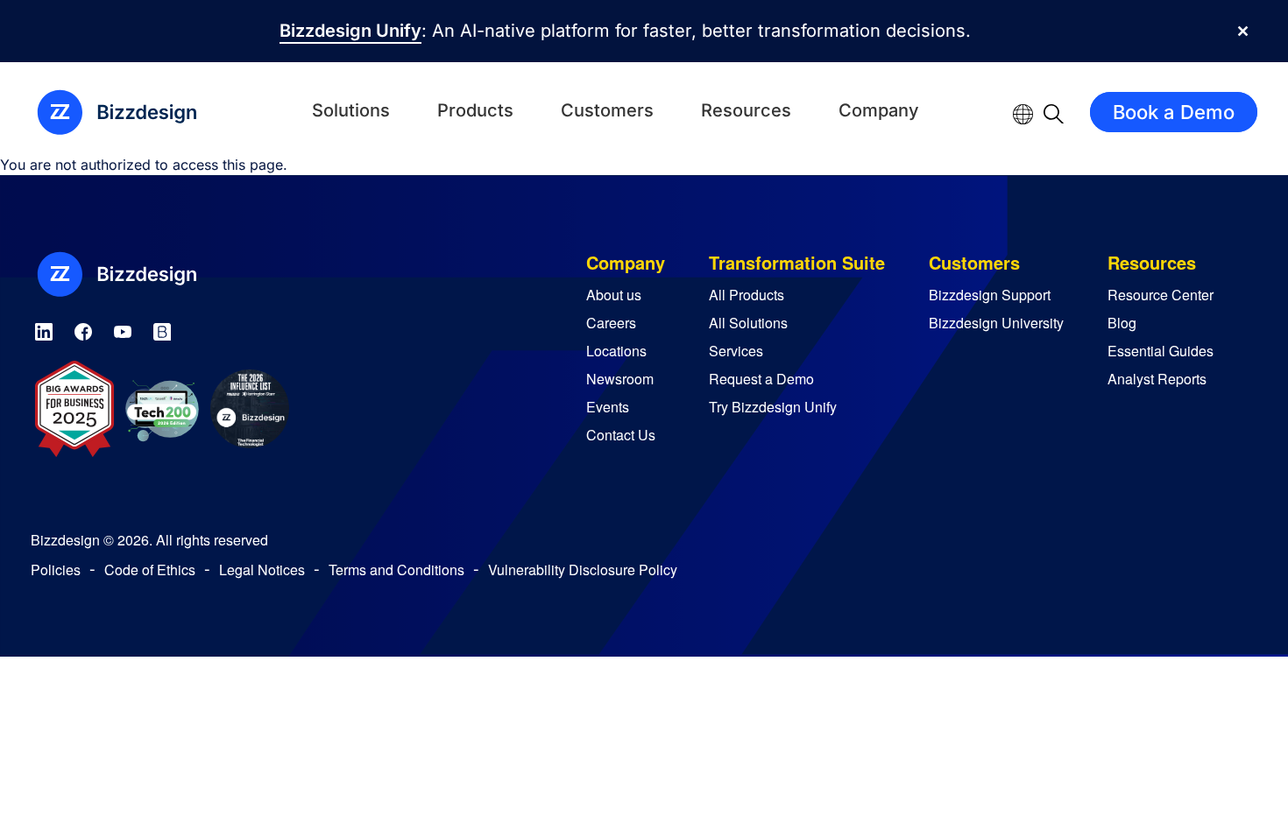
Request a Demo (761, 379)
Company (879, 110)
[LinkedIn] (44, 328)
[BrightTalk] (162, 328)
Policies (56, 569)
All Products (746, 295)
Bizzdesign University (996, 323)
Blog (1122, 323)
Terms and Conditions (396, 569)
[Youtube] (122, 328)
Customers (607, 110)
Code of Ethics (149, 569)
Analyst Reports (1157, 379)
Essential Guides (1161, 351)
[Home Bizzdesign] (127, 112)
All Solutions (748, 323)
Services (736, 351)
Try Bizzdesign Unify (773, 407)
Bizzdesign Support (990, 295)
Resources (746, 110)
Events (607, 407)
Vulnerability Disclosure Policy (582, 569)
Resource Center (1161, 295)
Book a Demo (1174, 112)
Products (475, 110)
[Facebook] (83, 328)
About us (613, 295)
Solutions (351, 110)
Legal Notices (262, 569)
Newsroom (620, 379)
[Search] (1054, 112)
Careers (611, 323)
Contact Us (620, 435)
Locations (616, 351)
